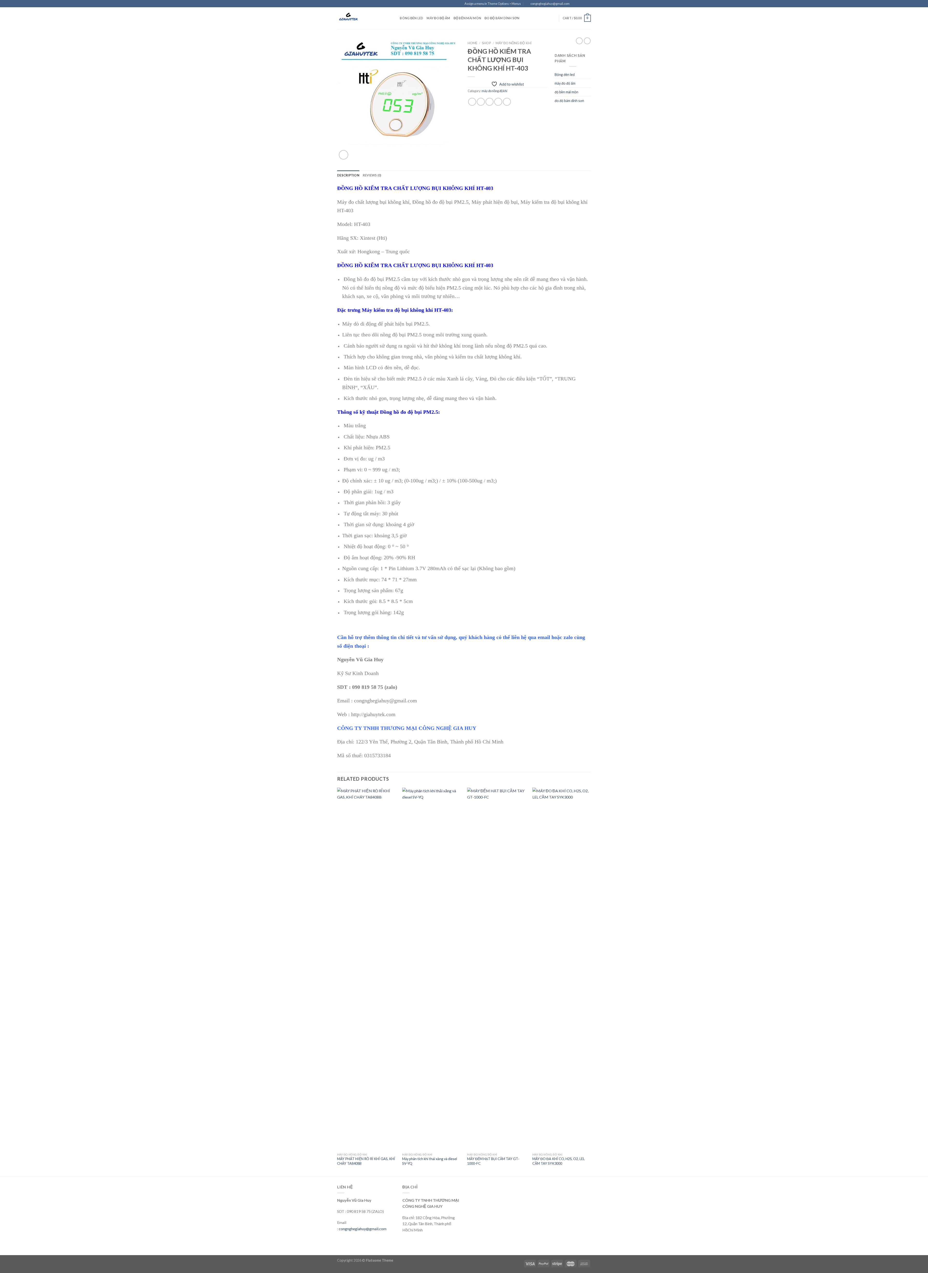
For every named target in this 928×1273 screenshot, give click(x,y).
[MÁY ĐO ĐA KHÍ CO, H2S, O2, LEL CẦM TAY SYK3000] (562, 969)
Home (472, 43)
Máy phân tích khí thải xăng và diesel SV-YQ (429, 1161)
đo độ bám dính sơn (502, 18)
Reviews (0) (372, 175)
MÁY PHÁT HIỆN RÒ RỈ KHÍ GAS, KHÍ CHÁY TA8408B (366, 1161)
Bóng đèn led (411, 18)
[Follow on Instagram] (579, 4)
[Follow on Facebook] (574, 4)
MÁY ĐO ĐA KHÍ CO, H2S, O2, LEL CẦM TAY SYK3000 (558, 1161)
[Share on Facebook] (472, 102)
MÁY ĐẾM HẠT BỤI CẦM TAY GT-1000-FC (493, 1161)
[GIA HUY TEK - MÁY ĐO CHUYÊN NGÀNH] (361, 18)
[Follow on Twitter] (583, 4)
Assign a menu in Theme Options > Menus (492, 4)
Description (348, 175)
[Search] (394, 18)
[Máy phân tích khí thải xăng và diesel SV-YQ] (432, 969)
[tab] (348, 175)
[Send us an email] (588, 4)
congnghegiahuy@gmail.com (362, 1228)
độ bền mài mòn (467, 18)
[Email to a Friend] (489, 102)
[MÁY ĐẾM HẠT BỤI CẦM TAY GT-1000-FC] (497, 969)
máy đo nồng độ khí (513, 43)
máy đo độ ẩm (438, 18)
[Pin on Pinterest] (498, 102)
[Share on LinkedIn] (507, 102)
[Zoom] (343, 155)
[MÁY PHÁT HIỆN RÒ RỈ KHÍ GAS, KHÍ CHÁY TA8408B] (367, 969)
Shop (486, 43)
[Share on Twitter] (481, 102)
